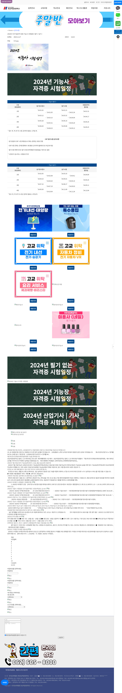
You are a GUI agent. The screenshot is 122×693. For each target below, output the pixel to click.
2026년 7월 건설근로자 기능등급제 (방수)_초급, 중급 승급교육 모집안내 (29, 463)
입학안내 (31, 8)
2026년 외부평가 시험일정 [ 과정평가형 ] (19, 482)
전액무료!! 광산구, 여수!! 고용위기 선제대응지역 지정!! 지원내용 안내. (28, 523)
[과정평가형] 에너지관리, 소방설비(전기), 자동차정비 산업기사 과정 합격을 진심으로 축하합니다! (36, 450)
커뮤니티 (107, 8)
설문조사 (86, 2)
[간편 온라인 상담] (30, 653)
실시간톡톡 (118, 27)
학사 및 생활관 (82, 8)
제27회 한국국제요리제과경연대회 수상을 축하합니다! (23, 456)
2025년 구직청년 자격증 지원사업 (17, 529)
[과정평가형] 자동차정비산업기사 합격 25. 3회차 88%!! (24, 510)
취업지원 (94, 8)
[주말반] (61, 20)
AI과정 (5, 682)
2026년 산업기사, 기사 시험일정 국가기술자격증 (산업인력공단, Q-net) (28, 497)
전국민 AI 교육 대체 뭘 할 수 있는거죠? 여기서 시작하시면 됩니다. (27, 469)
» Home (10, 30)
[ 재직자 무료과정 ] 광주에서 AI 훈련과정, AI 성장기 (22, 476)
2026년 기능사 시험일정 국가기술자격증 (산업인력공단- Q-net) (26, 501)
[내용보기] (23, 635)
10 (12, 561)
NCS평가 (92, 2)
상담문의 (61, 637)
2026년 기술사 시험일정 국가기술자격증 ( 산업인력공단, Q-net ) (26, 489)
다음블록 (13, 563)
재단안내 (69, 8)
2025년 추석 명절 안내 (14, 516)
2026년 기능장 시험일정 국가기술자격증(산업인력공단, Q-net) (26, 493)
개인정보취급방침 (10, 670)
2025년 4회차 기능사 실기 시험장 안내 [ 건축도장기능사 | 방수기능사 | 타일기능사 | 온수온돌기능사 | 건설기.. (40, 506)
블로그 (118, 18)
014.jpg (16, 41)
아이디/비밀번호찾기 (106, 2)
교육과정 (44, 8)
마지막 (13, 565)
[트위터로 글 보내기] (17, 434)
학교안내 (56, 8)
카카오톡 (118, 11)
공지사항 (16, 30)
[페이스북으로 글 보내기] (19, 432)
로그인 (98, 2)
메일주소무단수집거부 (22, 670)
